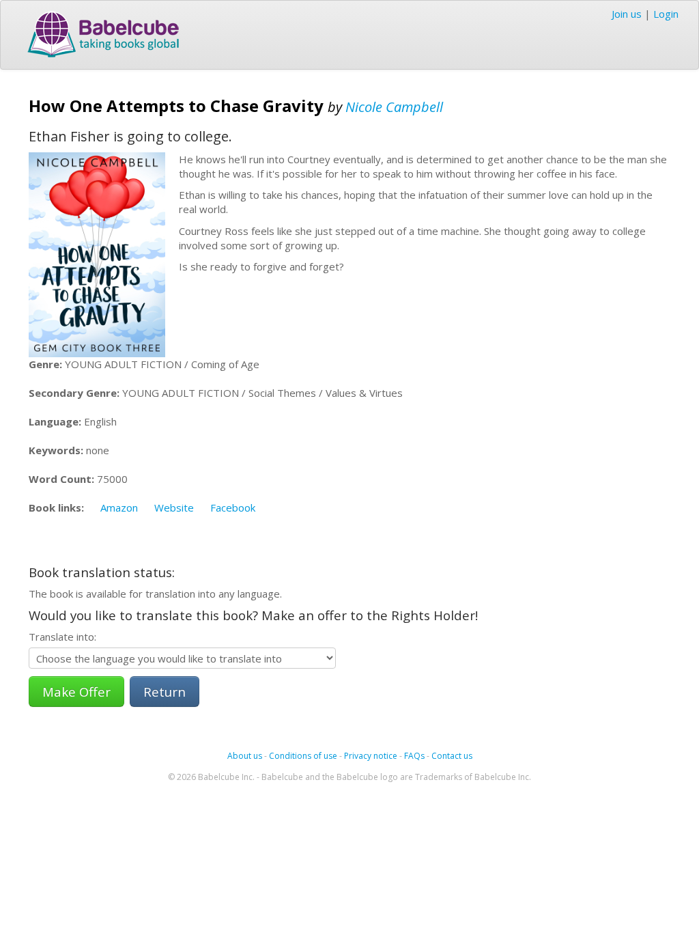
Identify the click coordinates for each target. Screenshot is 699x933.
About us (244, 756)
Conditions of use (303, 756)
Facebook (232, 507)
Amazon (119, 507)
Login (666, 13)
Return (164, 691)
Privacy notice (370, 756)
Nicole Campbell (394, 107)
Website (174, 507)
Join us (627, 13)
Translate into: (62, 636)
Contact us (451, 756)
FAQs (414, 756)
